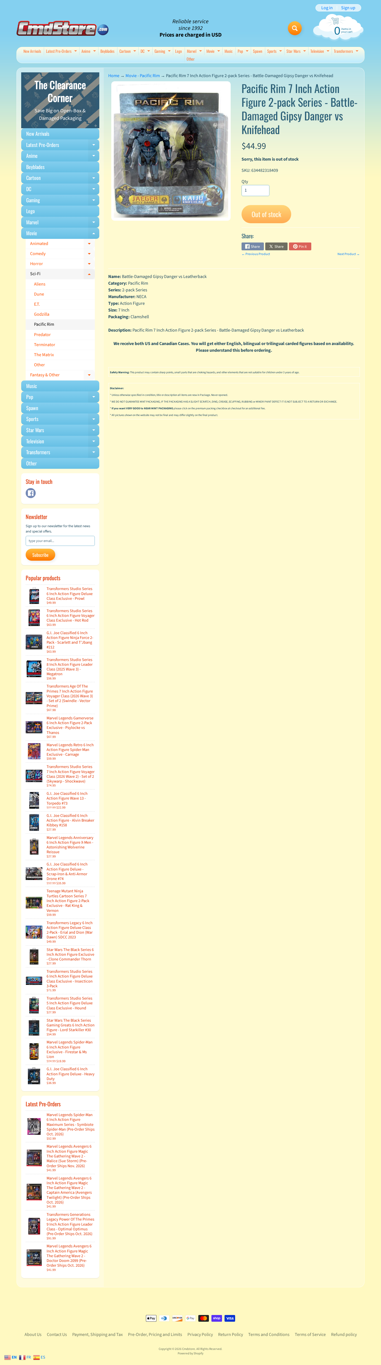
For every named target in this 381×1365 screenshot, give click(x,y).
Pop (244, 51)
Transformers (347, 51)
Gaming (163, 51)
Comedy (62, 255)
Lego (178, 51)
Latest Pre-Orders (62, 51)
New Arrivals (32, 51)
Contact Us (57, 1334)
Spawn (257, 51)
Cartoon (128, 51)
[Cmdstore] (62, 28)
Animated (62, 245)
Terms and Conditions (269, 1334)
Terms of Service (310, 1334)
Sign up (348, 8)
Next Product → (348, 254)
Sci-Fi (62, 275)
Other (191, 59)
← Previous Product (256, 254)
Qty (245, 182)
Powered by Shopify (190, 1353)
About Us (33, 1334)
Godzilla (41, 314)
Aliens (39, 284)
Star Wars (296, 51)
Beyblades (107, 51)
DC (146, 51)
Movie (213, 51)
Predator (42, 335)
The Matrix (44, 355)
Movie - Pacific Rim (143, 76)
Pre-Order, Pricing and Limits (155, 1334)
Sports (275, 51)
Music (229, 51)
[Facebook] (31, 493)
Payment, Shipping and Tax (97, 1334)
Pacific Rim (44, 324)
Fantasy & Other (62, 376)
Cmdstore (188, 1349)
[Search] (295, 28)
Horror (62, 265)
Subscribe (40, 554)
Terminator (44, 345)
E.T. (37, 304)
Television (320, 51)
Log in (327, 8)
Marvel (195, 51)
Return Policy (230, 1334)
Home (113, 76)
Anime (89, 51)
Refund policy (344, 1334)
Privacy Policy (200, 1334)
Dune (39, 294)
